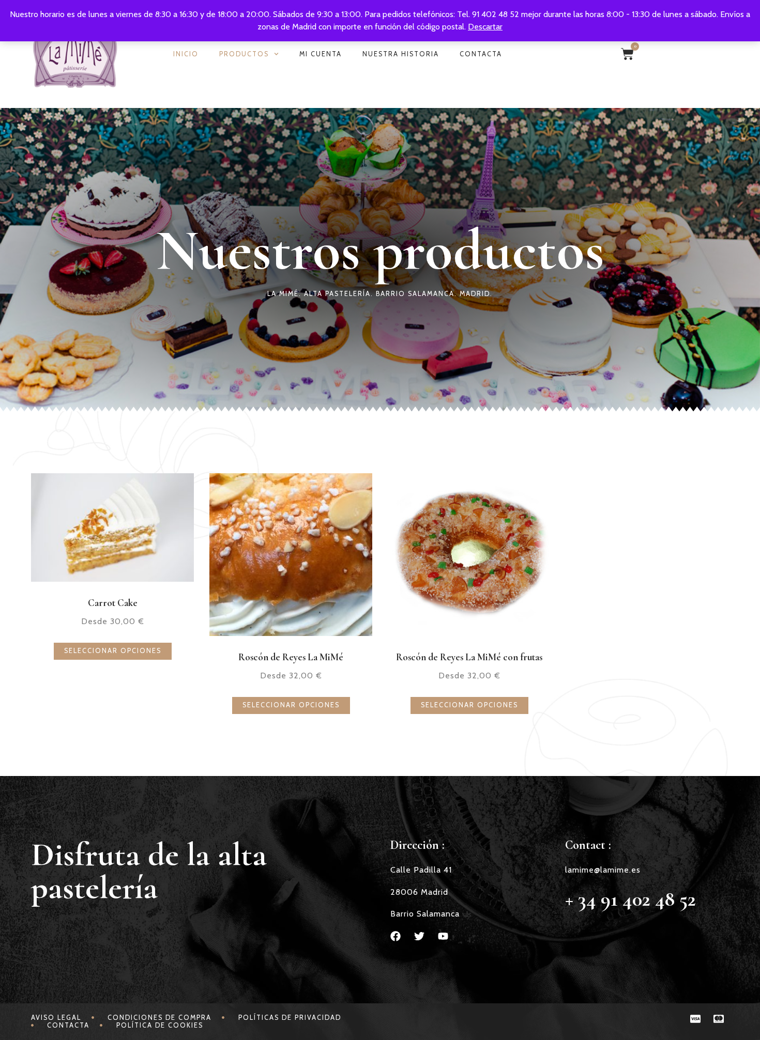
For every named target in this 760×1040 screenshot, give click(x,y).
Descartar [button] (485, 27)
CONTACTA (481, 54)
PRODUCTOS (244, 54)
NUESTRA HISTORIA (400, 54)
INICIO (186, 54)
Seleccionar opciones (112, 651)
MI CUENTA (320, 54)
